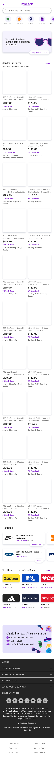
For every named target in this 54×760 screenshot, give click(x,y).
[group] (14, 90)
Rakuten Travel (39, 748)
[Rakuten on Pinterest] (39, 700)
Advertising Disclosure (27, 723)
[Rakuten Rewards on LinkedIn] (45, 700)
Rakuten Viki (14, 744)
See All (48, 63)
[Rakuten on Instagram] (8, 700)
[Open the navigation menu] (4, 4)
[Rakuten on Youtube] (33, 700)
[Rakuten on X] (27, 700)
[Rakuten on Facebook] (20, 700)
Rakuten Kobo (14, 748)
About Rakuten (39, 753)
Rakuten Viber (39, 744)
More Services (14, 753)
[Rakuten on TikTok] (14, 700)
